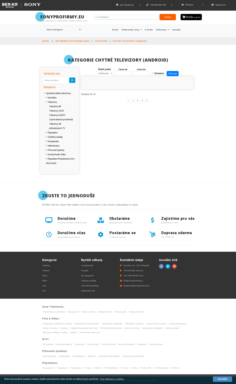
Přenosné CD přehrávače (133, 356)
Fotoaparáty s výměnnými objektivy (57, 323)
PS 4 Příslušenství (161, 368)
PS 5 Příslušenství (111, 368)
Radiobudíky (64, 356)
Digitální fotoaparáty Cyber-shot (84, 328)
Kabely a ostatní (172, 328)
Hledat (167, 17)
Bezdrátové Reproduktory (109, 356)
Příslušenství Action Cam (90, 332)
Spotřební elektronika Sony (72, 41)
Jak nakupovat (127, 5)
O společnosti (87, 265)
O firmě (149, 29)
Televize (45, 270)
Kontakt (176, 29)
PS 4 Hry (134, 368)
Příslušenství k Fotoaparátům (87, 323)
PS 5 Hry (124, 368)
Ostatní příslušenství (177, 323)
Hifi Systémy (48, 344)
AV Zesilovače (93, 344)
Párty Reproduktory (64, 344)
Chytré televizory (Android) (130, 41)
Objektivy (64, 328)
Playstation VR (49, 368)
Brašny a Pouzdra (50, 328)
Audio (44, 275)
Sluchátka (52, 97)
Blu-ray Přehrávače (126, 344)
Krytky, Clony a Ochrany (156, 323)
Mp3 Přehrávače (49, 356)
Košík (192, 17)
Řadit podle (104, 69)
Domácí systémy (156, 344)
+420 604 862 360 (158, 5)
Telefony (46, 265)
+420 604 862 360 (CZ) (133, 270)
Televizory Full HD (57, 115)
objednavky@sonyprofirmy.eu (136, 285)
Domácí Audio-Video (57, 154)
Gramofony (80, 344)
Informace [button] (161, 29)
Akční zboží (51, 163)
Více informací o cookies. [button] (112, 379)
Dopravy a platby (88, 280)
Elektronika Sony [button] (131, 29)
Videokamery (53, 145)
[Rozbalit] (46, 98)
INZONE (98, 368)
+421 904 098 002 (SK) (133, 275)
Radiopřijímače (79, 356)
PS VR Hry (176, 368)
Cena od (122, 69)
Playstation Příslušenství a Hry (61, 158)
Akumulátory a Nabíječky (112, 323)
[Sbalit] (44, 93)
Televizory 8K (55, 106)
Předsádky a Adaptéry (134, 323)
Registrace (220, 5)
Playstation (52, 132)
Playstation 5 (62, 368)
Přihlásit (189, 5)
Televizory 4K (55, 123)
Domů (116, 29)
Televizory (101, 41)
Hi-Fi (44, 290)
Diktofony (92, 356)
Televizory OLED (56, 110)
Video (44, 280)
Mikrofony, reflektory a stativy (55, 332)
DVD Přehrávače (109, 344)
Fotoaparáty (53, 141)
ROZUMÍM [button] (222, 379)
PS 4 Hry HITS (145, 368)
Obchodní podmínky (90, 285)
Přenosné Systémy (56, 150)
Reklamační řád (88, 290)
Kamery (73, 332)
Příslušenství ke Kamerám (111, 328)
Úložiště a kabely (55, 136)
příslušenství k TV (57, 128)
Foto (44, 285)
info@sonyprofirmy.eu (133, 280)
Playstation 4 (76, 368)
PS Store (88, 368)
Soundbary (142, 344)
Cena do (141, 69)
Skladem (159, 73)
